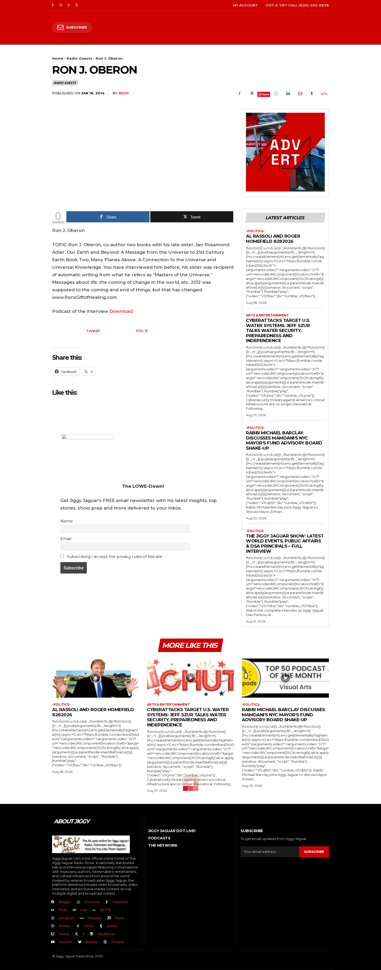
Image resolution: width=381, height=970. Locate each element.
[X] (76, 5)
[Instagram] (61, 5)
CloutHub (92, 902)
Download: (121, 311)
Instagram (66, 918)
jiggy (123, 93)
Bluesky (92, 942)
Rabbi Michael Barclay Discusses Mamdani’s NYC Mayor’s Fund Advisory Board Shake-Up (284, 440)
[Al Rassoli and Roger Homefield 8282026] (95, 678)
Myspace (95, 918)
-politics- (255, 231)
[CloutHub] (78, 902)
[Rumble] (52, 926)
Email (65, 538)
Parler (119, 918)
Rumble (64, 926)
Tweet (93, 330)
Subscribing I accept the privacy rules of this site (114, 556)
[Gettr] (324, 93)
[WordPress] (92, 934)
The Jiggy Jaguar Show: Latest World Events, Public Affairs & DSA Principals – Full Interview (285, 543)
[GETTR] (94, 910)
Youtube (65, 942)
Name (66, 521)
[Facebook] (52, 5)
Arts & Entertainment (267, 315)
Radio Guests (79, 58)
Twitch (64, 934)
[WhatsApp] (276, 93)
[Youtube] (52, 942)
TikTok (89, 926)
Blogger (65, 902)
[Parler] (109, 918)
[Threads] (105, 942)
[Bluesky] (79, 942)
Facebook (120, 902)
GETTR (105, 910)
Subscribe (314, 851)
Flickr (63, 910)
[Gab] (74, 910)
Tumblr (112, 926)
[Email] (300, 93)
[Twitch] (52, 934)
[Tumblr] (312, 93)
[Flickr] (52, 910)
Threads (117, 942)
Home (57, 58)
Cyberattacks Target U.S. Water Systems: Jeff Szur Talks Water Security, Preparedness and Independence (278, 330)
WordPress (106, 934)
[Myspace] (81, 918)
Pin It (142, 330)
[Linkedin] (288, 93)
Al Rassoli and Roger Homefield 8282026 (273, 238)
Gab (83, 910)
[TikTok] (69, 5)
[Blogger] (52, 902)
